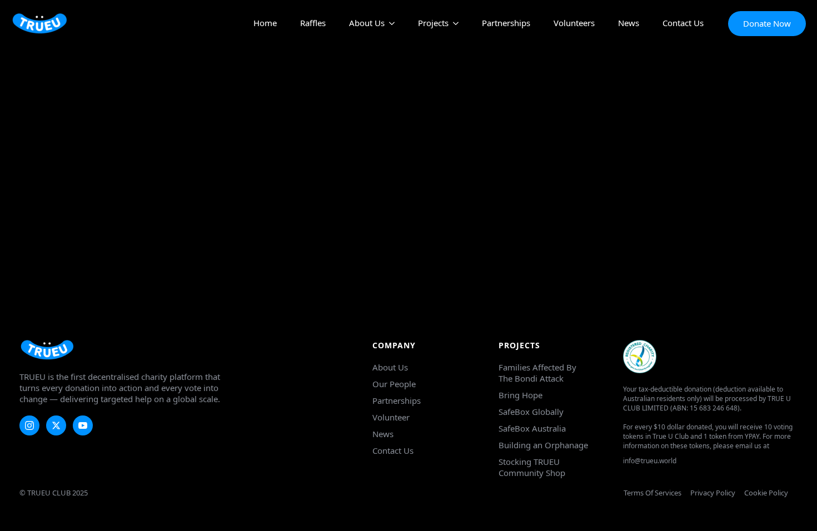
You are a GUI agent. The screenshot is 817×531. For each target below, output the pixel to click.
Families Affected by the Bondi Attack (537, 373)
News (628, 23)
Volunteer (391, 417)
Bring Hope (520, 394)
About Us (367, 23)
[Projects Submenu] (454, 23)
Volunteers (574, 23)
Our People (394, 383)
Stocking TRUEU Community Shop (532, 467)
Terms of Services (652, 493)
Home (265, 23)
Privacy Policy (712, 493)
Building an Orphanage (543, 444)
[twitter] (56, 425)
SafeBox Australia (532, 428)
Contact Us (683, 23)
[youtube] (83, 425)
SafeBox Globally (531, 411)
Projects (433, 23)
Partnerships (506, 23)
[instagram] (29, 425)
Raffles (313, 23)
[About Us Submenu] (390, 23)
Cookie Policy (766, 493)
